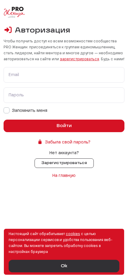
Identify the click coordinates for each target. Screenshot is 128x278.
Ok (64, 266)
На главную (64, 176)
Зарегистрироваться (64, 163)
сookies (73, 234)
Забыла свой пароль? (67, 142)
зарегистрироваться (79, 59)
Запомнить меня (29, 111)
